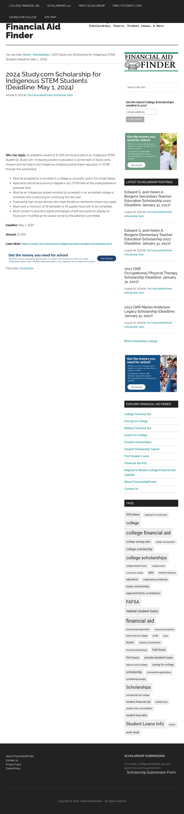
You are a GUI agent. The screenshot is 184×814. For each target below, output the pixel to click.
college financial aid (148, 533)
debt (151, 572)
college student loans (136, 566)
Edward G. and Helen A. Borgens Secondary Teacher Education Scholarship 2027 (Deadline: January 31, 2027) (147, 198)
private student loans (158, 657)
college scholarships (146, 557)
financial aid (140, 621)
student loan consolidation (139, 708)
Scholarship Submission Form (151, 772)
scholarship (134, 672)
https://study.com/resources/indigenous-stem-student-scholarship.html (67, 244)
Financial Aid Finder (33, 31)
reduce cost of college (136, 665)
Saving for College (136, 421)
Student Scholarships (137, 442)
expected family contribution (143, 593)
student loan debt (136, 715)
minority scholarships (136, 650)
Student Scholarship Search (142, 449)
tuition (172, 724)
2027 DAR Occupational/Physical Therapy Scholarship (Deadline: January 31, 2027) (150, 275)
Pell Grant (159, 650)
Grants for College (135, 435)
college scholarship (139, 549)
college (132, 523)
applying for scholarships (156, 515)
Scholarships (26, 268)
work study (132, 732)
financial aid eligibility (164, 629)
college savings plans (165, 542)
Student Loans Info (145, 723)
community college (134, 573)
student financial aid (138, 701)
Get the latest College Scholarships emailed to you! (150, 104)
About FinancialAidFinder (140, 482)
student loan (161, 702)
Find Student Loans (136, 456)
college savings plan (138, 541)
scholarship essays (136, 679)
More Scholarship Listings (140, 341)
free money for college (137, 636)
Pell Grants (132, 657)
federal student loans (142, 611)
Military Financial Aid (137, 428)
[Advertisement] (62, 128)
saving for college (163, 664)
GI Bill (155, 636)
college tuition (158, 566)
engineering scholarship (155, 579)
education (132, 579)
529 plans (133, 514)
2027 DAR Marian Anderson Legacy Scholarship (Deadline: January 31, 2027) (149, 311)
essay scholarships (137, 586)
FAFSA (132, 602)
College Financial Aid (137, 414)
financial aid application (138, 629)
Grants (130, 642)
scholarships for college (137, 695)
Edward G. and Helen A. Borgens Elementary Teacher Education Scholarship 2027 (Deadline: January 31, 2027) (148, 237)
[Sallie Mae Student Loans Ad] (62, 264)
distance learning (167, 573)
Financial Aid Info (135, 463)
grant (165, 636)
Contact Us (131, 489)
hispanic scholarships (149, 642)
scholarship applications (159, 672)
